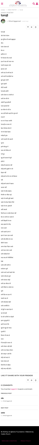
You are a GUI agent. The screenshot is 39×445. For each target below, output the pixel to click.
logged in (14, 389)
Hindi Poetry (7, 13)
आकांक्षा (3, 413)
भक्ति (2, 398)
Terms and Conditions (9, 441)
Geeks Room (6, 434)
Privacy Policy (26, 441)
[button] (2, 4)
